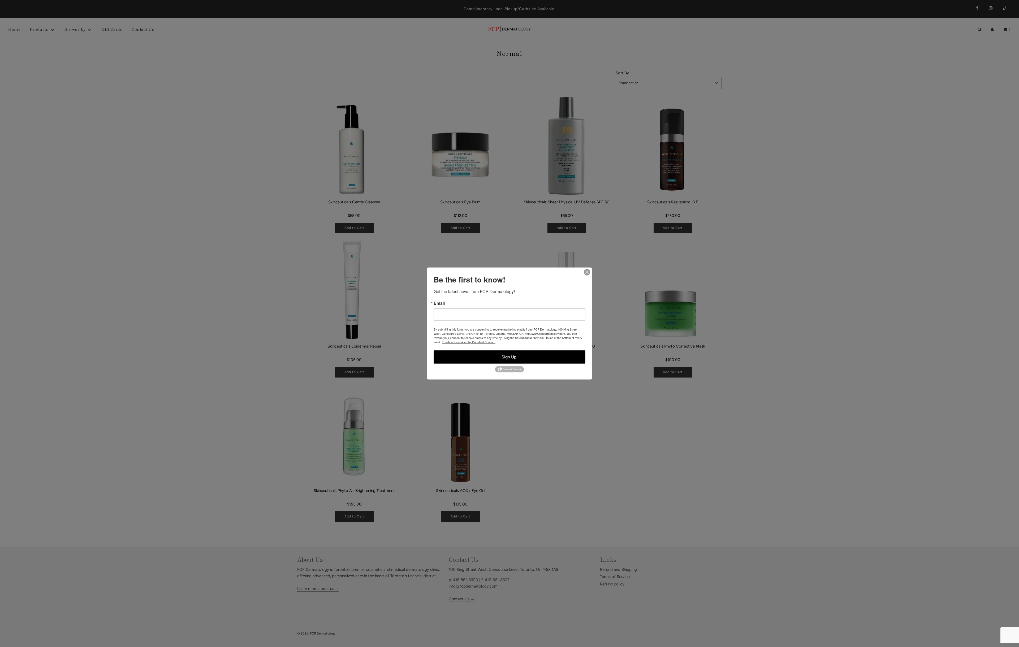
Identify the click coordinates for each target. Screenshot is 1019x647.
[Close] (587, 272)
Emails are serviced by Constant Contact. (468, 342)
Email (439, 303)
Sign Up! (510, 356)
